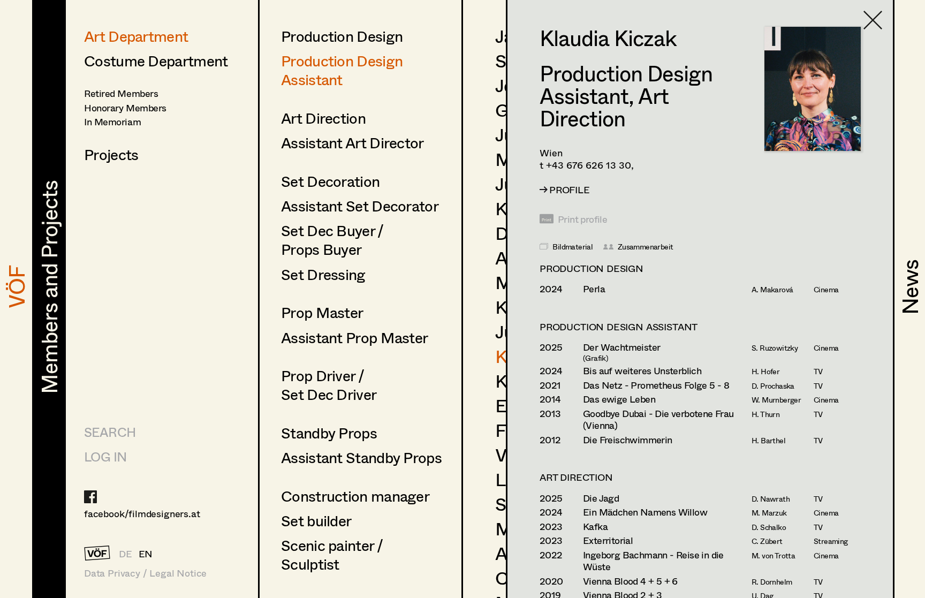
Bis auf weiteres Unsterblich (642, 371)
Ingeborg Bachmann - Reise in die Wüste (653, 561)
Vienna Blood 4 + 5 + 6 (630, 581)
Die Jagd (601, 498)
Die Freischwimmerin (627, 440)
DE (125, 553)
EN (146, 553)
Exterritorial (608, 540)
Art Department (136, 36)
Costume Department (156, 60)
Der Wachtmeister (621, 347)
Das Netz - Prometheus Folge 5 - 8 (656, 385)
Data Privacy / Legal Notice (145, 573)
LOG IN (105, 456)
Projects (111, 154)
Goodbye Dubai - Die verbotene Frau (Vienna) (658, 419)
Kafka (595, 526)
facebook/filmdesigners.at (142, 513)
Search (109, 432)
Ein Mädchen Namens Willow (645, 512)
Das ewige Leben (619, 399)
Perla (594, 289)
